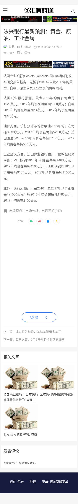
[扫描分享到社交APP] (31, 221)
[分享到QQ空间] (56, 221)
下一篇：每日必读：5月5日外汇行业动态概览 (34, 339)
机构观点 (26, 46)
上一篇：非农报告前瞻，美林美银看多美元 (32, 331)
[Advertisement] (39, 268)
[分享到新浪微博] (39, 221)
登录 (32, 463)
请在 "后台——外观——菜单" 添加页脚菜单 (39, 481)
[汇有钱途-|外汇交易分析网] (39, 10)
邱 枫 (12, 46)
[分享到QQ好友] (48, 221)
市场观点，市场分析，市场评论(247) (35, 210)
